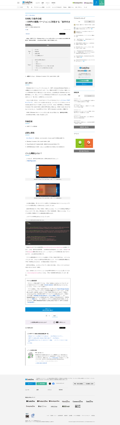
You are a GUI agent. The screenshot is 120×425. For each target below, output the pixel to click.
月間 (89, 21)
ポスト (62, 33)
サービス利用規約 (77, 415)
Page (29, 64)
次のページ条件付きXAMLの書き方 (48, 309)
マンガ (85, 7)
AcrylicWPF (31, 302)
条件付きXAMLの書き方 (40, 59)
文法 (37, 61)
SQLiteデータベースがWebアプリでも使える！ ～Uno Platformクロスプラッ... (45, 336)
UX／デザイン (78, 7)
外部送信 (93, 415)
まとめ (36, 70)
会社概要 (70, 415)
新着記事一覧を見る (84, 127)
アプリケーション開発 (39, 7)
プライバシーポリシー (86, 415)
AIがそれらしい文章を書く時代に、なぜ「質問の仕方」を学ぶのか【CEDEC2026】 (84, 117)
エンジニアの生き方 (57, 7)
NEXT (54, 315)
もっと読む (29, 343)
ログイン (85, 84)
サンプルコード (30, 138)
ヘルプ (48, 415)
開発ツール (71, 7)
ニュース (38, 2)
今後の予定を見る (85, 151)
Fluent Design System (63, 289)
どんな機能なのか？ (39, 55)
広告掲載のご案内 (89, 383)
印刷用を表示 (30, 327)
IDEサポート (38, 64)
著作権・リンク (53, 415)
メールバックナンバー (85, 77)
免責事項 (66, 415)
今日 (79, 21)
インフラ (48, 7)
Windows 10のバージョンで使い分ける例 (45, 66)
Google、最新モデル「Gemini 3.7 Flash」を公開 (85, 24)
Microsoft (27, 33)
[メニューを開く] (18, 3)
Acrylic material (49, 285)
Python (65, 7)
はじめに (37, 49)
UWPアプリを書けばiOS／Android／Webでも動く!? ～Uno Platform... (44, 338)
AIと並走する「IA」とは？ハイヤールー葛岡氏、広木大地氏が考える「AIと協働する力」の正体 (84, 112)
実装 (33, 299)
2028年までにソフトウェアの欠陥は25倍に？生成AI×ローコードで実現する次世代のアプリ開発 (84, 101)
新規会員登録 (84, 80)
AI (31, 7)
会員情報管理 (60, 415)
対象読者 (37, 51)
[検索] (28, 7)
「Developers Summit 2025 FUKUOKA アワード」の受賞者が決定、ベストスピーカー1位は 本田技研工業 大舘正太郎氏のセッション (85, 52)
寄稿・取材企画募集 (78, 383)
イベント (48, 2)
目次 (48, 45)
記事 (43, 2)
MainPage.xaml (31, 161)
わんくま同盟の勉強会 (54, 357)
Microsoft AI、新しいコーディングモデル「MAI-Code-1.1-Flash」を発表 (85, 47)
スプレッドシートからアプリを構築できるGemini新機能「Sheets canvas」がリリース (85, 28)
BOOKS (53, 2)
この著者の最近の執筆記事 (41, 363)
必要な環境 (37, 53)
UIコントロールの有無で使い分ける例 (44, 68)
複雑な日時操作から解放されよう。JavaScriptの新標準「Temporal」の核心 (85, 43)
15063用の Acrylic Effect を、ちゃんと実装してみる (46, 295)
